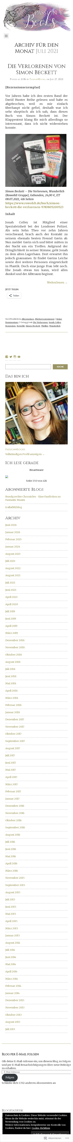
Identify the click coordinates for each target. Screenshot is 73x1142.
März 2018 (11, 698)
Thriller (44, 326)
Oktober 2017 (13, 733)
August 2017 (12, 748)
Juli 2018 (10, 669)
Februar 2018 (13, 705)
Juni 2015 (10, 906)
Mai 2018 (10, 683)
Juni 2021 (10, 589)
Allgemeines (28, 319)
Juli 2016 (10, 841)
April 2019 (11, 626)
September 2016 (15, 827)
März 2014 (11, 978)
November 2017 (14, 726)
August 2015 (12, 892)
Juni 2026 (11, 525)
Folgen (9, 1077)
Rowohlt (21, 326)
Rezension (10, 326)
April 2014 (11, 971)
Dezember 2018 (14, 640)
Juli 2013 (10, 1029)
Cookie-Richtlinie (41, 1128)
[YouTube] (19, 356)
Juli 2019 (10, 611)
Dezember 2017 (14, 719)
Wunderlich (54, 326)
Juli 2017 (10, 755)
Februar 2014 (13, 985)
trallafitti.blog (13, 507)
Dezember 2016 (14, 805)
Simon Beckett (33, 326)
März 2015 (11, 928)
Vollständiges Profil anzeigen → (25, 454)
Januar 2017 (12, 798)
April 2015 (11, 921)
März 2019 (11, 633)
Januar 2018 (12, 712)
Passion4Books (37, 79)
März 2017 (11, 784)
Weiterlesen (57, 282)
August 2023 (12, 553)
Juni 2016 (10, 849)
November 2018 (15, 647)
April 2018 (11, 690)
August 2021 (12, 575)
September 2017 (15, 741)
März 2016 (11, 870)
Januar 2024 (12, 546)
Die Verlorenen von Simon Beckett (37, 69)
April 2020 (11, 604)
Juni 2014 (10, 957)
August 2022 (13, 568)
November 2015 (15, 877)
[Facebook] (6, 356)
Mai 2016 (10, 856)
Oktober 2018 (13, 654)
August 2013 (12, 1021)
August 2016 (12, 834)
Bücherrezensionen (44, 319)
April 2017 (11, 777)
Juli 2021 (10, 582)
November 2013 (14, 1007)
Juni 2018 (10, 676)
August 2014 (12, 942)
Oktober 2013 (13, 1014)
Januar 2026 (12, 532)
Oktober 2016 (13, 820)
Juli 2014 (10, 949)
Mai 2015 (10, 913)
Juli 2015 (10, 899)
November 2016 (14, 813)
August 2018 (12, 662)
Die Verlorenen (40, 322)
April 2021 (11, 597)
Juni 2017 (10, 762)
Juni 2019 (10, 618)
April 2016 (11, 863)
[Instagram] (14, 356)
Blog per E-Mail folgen (20, 1054)
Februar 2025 (13, 539)
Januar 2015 (12, 935)
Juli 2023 (10, 561)
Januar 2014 (12, 993)
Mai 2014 (10, 964)
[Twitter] (10, 356)
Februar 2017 (13, 791)
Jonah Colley (55, 322)
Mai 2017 (10, 769)
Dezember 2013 (14, 1000)
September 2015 (15, 885)
